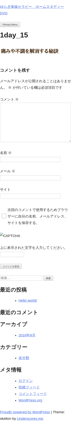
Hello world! (28, 300)
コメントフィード (33, 394)
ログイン (26, 381)
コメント (9, 99)
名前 (6, 153)
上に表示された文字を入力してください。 (33, 248)
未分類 (24, 358)
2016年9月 (27, 335)
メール (7, 171)
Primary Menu (10, 24)
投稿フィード (29, 387)
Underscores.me (30, 419)
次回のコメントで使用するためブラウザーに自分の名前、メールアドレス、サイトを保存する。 (37, 216)
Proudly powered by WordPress (25, 412)
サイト (5, 189)
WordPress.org (30, 400)
